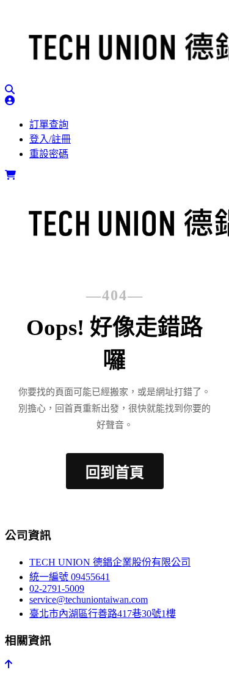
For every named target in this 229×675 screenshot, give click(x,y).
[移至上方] (8, 664)
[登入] (10, 100)
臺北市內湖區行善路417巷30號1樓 (102, 613)
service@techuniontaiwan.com (88, 599)
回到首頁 (114, 473)
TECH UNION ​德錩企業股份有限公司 (110, 562)
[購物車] (10, 175)
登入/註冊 (50, 139)
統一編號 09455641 (69, 577)
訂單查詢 (48, 124)
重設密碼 (48, 154)
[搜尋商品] (10, 89)
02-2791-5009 (56, 588)
